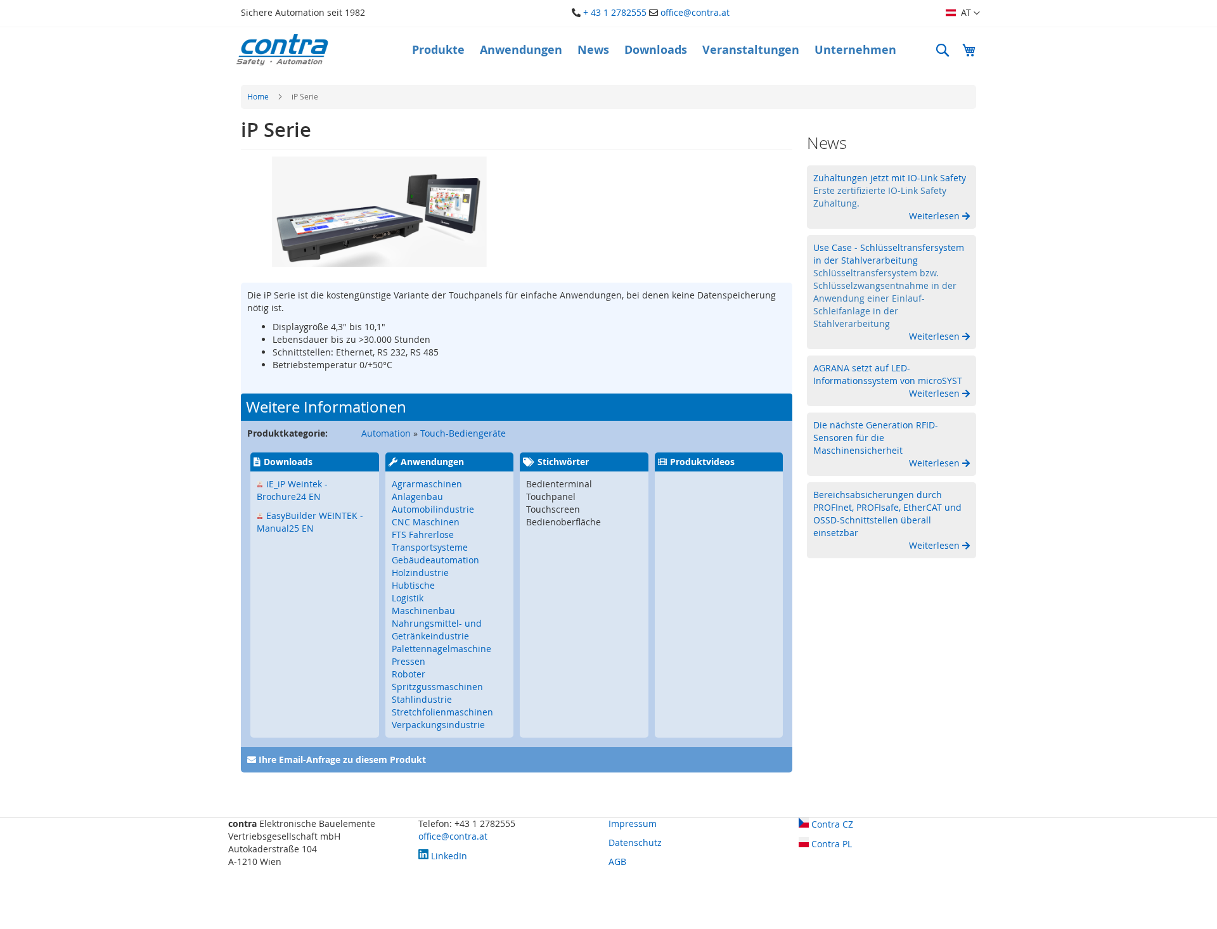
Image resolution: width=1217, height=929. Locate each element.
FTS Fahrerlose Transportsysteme (430, 541)
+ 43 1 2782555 (615, 12)
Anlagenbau (417, 496)
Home (258, 96)
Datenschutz (635, 842)
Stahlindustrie (422, 699)
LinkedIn (447, 856)
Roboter (408, 674)
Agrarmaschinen (427, 484)
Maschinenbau (423, 611)
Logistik (407, 598)
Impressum (632, 823)
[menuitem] (438, 50)
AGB (617, 861)
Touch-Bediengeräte (463, 433)
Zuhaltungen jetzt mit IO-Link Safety (889, 178)
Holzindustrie (420, 573)
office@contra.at (695, 12)
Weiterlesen (935, 216)
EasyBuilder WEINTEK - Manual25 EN (310, 521)
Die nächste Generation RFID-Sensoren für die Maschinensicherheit (875, 437)
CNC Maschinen (426, 522)
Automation (386, 433)
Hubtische (413, 585)
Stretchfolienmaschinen (442, 712)
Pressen (408, 661)
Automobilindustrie (433, 509)
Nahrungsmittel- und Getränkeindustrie (437, 629)
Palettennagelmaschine (441, 649)
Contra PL (830, 844)
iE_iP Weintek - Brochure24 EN (292, 490)
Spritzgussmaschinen (437, 687)
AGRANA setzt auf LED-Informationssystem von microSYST (887, 374)
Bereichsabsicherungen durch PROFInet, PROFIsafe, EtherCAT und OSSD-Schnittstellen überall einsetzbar (887, 514)
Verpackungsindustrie (438, 725)
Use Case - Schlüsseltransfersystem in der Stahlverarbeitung (888, 253)
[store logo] (282, 50)
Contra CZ (831, 824)
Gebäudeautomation (435, 560)
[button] (963, 13)
